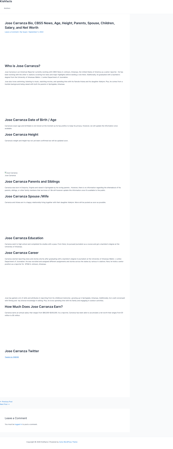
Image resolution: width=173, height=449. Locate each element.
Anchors (7, 8)
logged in (18, 424)
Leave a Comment (12, 32)
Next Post (5, 404)
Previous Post (6, 402)
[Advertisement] (62, 47)
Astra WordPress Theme (68, 442)
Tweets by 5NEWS (12, 357)
